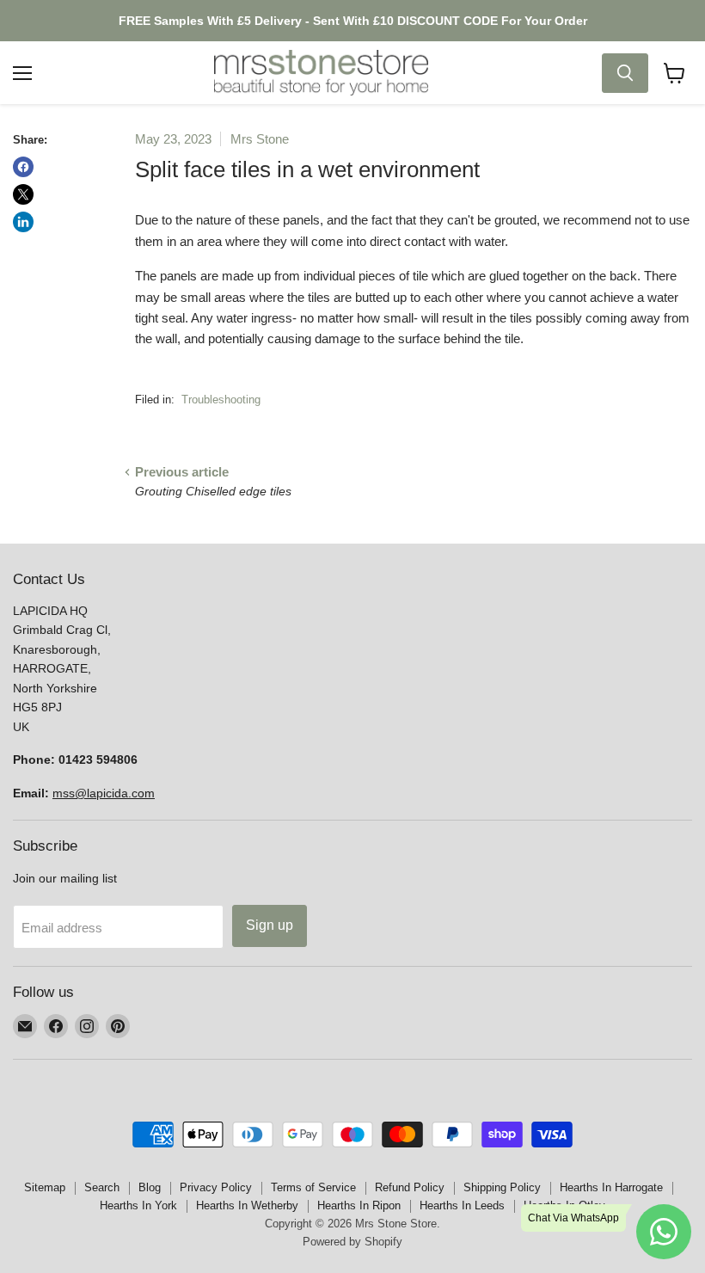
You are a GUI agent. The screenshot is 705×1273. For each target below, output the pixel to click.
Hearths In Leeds (462, 1205)
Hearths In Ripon (359, 1205)
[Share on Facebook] (23, 167)
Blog (149, 1187)
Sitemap (44, 1187)
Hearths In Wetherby (247, 1205)
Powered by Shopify (352, 1241)
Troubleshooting (221, 399)
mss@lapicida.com (103, 793)
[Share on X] (23, 194)
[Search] (625, 73)
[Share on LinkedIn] (23, 222)
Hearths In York (138, 1205)
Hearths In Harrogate (611, 1187)
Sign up (269, 925)
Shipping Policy (502, 1187)
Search (102, 1187)
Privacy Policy (216, 1187)
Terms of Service (313, 1187)
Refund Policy (409, 1187)
